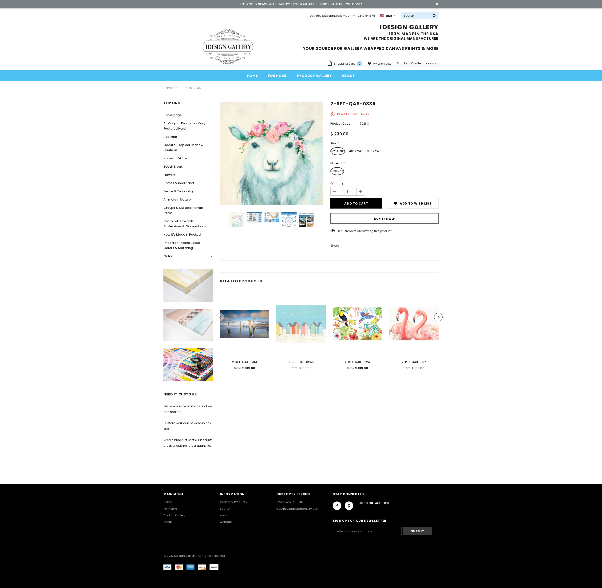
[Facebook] (337, 505)
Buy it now (384, 219)
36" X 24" (373, 151)
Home (167, 88)
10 (338, 231)
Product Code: (340, 124)
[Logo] (227, 47)
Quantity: (337, 183)
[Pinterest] (349, 505)
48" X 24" (355, 151)
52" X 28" (337, 151)
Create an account (425, 63)
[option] (271, 153)
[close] (437, 4)
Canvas (337, 171)
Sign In (402, 63)
